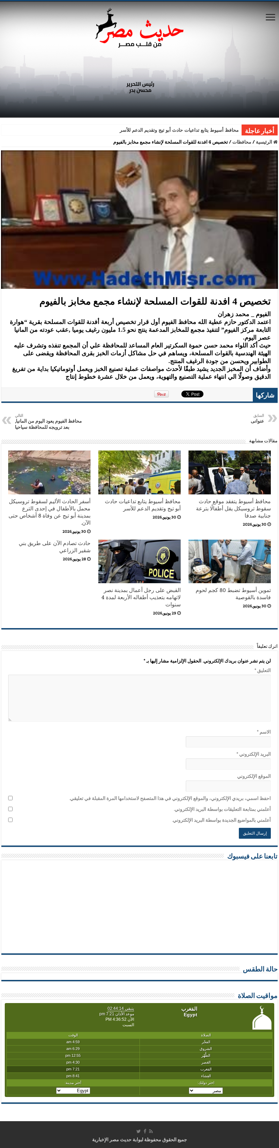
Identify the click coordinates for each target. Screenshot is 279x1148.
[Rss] (150, 1131)
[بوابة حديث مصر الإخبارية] (139, 27)
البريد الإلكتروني (253, 754)
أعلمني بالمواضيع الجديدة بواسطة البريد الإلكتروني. (221, 820)
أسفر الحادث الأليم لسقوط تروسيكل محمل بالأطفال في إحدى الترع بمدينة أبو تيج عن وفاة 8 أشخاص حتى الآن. (50, 512)
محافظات (241, 142)
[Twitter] (139, 1131)
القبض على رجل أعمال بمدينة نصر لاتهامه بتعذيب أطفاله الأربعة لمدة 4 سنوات (141, 597)
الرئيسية (264, 142)
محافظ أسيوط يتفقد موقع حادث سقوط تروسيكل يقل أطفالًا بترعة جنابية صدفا (233, 508)
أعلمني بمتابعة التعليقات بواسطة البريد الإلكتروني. (222, 809)
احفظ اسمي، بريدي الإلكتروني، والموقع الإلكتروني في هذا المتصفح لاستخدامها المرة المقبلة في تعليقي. (170, 798)
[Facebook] (145, 1131)
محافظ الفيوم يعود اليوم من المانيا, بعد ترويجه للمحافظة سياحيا (48, 421)
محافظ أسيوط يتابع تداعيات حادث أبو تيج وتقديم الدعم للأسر (179, 130)
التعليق (263, 670)
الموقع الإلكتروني (254, 776)
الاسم (264, 732)
